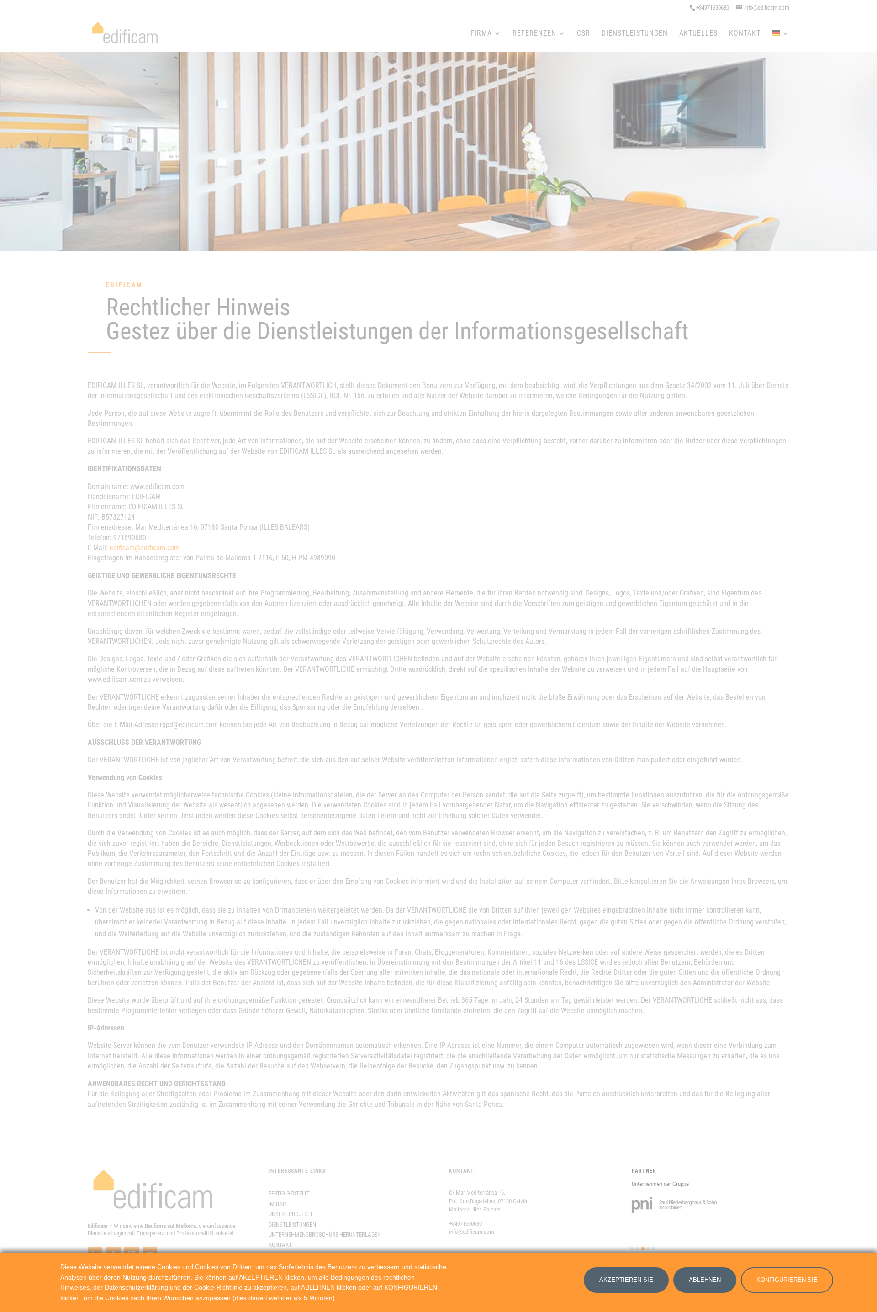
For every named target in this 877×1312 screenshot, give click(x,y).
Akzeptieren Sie (626, 1279)
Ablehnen (705, 1279)
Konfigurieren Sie (787, 1279)
